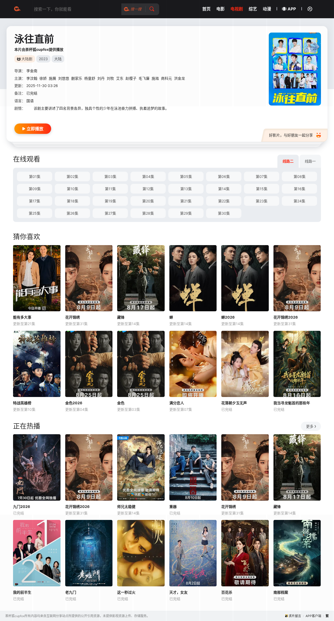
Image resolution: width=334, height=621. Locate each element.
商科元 (166, 78)
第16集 (299, 189)
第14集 (224, 189)
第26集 (72, 213)
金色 (120, 403)
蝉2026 (228, 317)
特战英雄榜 (22, 403)
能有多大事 (22, 317)
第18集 (72, 201)
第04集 (148, 176)
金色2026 (73, 403)
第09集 (35, 189)
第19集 (110, 201)
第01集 (34, 176)
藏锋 (120, 317)
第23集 (261, 201)
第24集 (299, 201)
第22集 (224, 201)
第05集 (186, 176)
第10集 (72, 189)
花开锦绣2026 (285, 317)
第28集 (148, 213)
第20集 (148, 201)
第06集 (224, 176)
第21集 (186, 201)
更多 (309, 426)
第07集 (261, 176)
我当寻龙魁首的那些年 (291, 403)
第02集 (72, 176)
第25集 (34, 213)
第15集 (261, 189)
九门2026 (21, 506)
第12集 (148, 189)
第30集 (224, 213)
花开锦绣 (72, 317)
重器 (173, 506)
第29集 (186, 213)
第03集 (110, 176)
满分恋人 (176, 403)
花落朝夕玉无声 (234, 403)
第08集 (300, 176)
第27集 (110, 213)
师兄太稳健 (126, 506)
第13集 (186, 189)
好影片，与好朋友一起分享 (291, 135)
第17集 (34, 201)
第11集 (110, 189)
